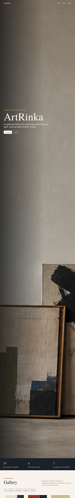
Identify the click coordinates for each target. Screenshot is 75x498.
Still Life (26, 490)
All (5, 490)
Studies (32, 490)
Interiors (11, 490)
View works (8, 132)
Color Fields (18, 490)
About (63, 3)
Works (58, 3)
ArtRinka (7, 3)
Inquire (16, 132)
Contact (69, 3)
